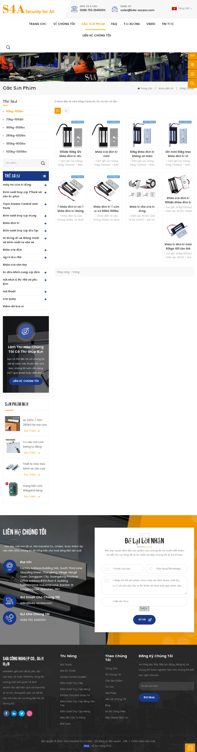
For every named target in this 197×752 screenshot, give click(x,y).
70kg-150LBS (14, 119)
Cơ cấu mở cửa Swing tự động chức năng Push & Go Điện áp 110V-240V (33, 444)
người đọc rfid (12, 257)
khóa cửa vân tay (15, 265)
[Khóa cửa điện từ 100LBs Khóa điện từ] (178, 184)
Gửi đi (142, 619)
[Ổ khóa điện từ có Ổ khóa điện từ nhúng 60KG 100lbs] (70, 188)
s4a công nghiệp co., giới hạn (23, 661)
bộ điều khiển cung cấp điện (21, 272)
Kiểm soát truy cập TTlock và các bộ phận (22, 194)
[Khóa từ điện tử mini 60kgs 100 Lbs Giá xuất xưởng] (178, 230)
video (150, 24)
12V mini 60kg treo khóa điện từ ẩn (178, 154)
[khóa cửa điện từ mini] (106, 134)
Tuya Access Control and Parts (20, 206)
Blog (107, 705)
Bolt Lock (65, 724)
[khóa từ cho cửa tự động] (142, 188)
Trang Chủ (111, 668)
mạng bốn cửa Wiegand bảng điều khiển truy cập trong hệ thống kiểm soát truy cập (33, 488)
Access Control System (73, 677)
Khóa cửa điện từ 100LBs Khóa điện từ (178, 200)
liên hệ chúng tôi (97, 35)
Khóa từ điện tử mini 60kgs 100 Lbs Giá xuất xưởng (178, 246)
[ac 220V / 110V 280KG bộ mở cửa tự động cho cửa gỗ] (12, 423)
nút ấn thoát (67, 671)
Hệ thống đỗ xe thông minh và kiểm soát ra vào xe (21, 240)
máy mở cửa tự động (17, 185)
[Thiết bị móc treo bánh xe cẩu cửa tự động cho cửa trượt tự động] (12, 467)
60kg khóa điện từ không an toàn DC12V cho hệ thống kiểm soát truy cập (142, 154)
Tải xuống (132, 24)
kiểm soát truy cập (71, 683)
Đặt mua (149, 697)
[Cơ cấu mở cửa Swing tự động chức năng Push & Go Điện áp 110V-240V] (12, 445)
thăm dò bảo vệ (13, 306)
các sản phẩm (113, 681)
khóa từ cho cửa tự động (142, 209)
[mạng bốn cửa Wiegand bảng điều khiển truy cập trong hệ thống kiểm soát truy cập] (12, 489)
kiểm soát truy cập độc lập (20, 230)
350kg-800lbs (16, 143)
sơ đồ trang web (115, 711)
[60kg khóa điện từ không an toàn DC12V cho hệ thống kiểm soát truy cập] (142, 134)
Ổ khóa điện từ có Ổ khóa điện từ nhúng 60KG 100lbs (71, 209)
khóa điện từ (166, 88)
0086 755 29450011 (92, 10)
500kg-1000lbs (16, 152)
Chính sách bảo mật (143, 741)
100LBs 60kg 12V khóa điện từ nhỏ (70, 154)
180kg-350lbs (15, 127)
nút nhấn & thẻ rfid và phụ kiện (20, 282)
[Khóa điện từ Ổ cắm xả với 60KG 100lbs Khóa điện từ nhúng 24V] (106, 188)
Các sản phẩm (93, 24)
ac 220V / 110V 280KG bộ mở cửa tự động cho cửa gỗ (35, 422)
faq (114, 24)
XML (125, 741)
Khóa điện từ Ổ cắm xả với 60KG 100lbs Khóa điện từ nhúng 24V (106, 209)
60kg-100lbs (187, 88)
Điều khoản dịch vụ (116, 718)
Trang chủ (38, 24)
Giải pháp (110, 693)
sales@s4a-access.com (137, 10)
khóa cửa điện (12, 250)
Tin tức (168, 24)
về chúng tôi (113, 675)
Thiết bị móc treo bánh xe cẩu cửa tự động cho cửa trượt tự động (34, 466)
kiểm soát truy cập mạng (19, 215)
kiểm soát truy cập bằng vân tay (77, 703)
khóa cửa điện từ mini (106, 154)
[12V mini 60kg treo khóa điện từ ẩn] (178, 134)
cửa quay (9, 299)
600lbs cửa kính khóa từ (75, 695)
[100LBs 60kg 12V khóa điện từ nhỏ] (70, 134)
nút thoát (9, 291)
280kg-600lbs (16, 135)
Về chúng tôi (64, 24)
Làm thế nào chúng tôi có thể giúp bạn (25, 349)
